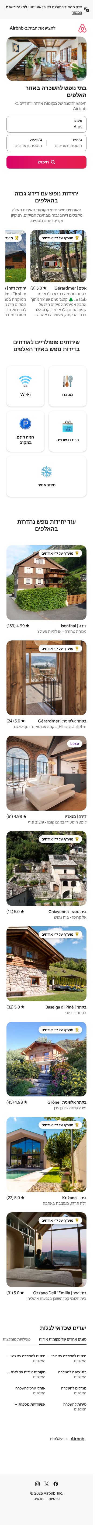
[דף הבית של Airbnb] (82, 28)
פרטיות (54, 1498)
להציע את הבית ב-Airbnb (33, 28)
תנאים (38, 1498)
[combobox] (46, 126)
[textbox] (66, 145)
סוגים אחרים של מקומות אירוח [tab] (62, 1339)
